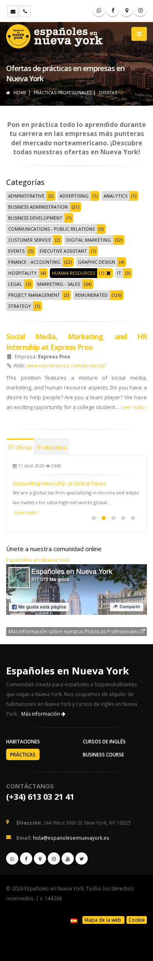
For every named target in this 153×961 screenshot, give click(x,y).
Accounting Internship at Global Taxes (59, 483)
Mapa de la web (103, 920)
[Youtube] (68, 858)
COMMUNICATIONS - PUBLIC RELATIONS (51, 229)
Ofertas (23, 447)
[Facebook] (112, 10)
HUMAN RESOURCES (73, 273)
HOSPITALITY (22, 273)
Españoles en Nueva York (38, 559)
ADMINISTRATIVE (26, 196)
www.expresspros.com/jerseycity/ (66, 365)
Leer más (133, 407)
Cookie (137, 920)
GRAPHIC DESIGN (96, 262)
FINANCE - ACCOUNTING (34, 262)
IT (119, 273)
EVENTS (16, 251)
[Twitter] (81, 858)
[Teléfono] (25, 11)
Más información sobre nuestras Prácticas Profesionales (74, 631)
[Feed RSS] (140, 10)
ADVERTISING (74, 196)
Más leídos (55, 447)
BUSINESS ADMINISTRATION (38, 207)
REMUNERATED (91, 295)
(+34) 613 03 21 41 (40, 796)
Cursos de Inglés (104, 741)
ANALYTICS (115, 196)
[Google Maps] (126, 10)
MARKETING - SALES (58, 284)
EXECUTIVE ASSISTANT (63, 251)
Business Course (103, 754)
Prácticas (22, 754)
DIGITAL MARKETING (88, 240)
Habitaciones (23, 741)
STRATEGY (19, 306)
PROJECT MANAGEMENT (34, 295)
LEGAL (15, 284)
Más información (41, 713)
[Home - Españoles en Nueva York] (55, 34)
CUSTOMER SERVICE (29, 240)
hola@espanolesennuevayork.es (71, 837)
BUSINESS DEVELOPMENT (35, 218)
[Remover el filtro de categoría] (107, 273)
